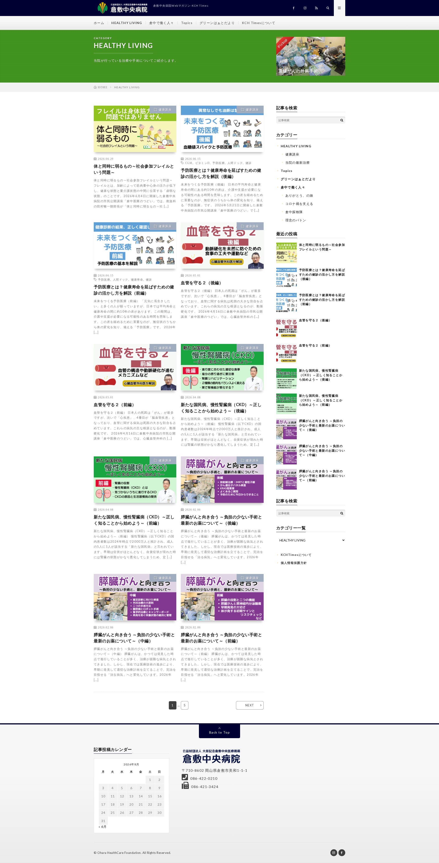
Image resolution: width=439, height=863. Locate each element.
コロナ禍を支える (299, 204)
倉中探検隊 (294, 212)
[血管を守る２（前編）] (286, 353)
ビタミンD (202, 162)
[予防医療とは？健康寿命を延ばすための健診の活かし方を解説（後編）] (286, 278)
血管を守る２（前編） (115, 404)
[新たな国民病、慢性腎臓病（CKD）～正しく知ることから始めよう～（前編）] (286, 404)
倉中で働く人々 (161, 23)
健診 (249, 162)
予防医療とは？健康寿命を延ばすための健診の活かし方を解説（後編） (221, 173)
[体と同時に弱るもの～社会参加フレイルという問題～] (286, 253)
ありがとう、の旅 (299, 195)
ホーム (99, 23)
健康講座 (165, 109)
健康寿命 (137, 279)
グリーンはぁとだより (217, 23)
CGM (189, 162)
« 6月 (103, 826)
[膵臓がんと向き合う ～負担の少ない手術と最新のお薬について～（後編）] (286, 429)
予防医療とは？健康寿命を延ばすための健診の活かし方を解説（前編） (134, 289)
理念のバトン (295, 220)
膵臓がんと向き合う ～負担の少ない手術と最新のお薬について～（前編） (221, 637)
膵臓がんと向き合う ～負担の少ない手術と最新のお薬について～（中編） (134, 637)
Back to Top (219, 732)
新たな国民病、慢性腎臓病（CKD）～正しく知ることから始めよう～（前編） (134, 519)
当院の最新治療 (297, 162)
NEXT (249, 705)
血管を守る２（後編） (202, 282)
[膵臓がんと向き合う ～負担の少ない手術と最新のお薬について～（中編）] (286, 454)
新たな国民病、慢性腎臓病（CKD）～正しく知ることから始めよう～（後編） (221, 407)
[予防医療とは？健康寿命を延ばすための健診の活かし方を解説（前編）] (286, 303)
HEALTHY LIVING (126, 23)
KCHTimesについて (296, 555)
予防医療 (218, 162)
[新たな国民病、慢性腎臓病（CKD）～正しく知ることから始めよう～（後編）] (286, 378)
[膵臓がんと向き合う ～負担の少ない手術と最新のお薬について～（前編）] (286, 479)
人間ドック (235, 162)
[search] (341, 120)
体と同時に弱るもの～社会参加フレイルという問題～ (134, 169)
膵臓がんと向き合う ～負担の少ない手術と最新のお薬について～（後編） (221, 519)
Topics (187, 23)
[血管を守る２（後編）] (286, 328)
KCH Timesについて (258, 23)
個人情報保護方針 (294, 563)
